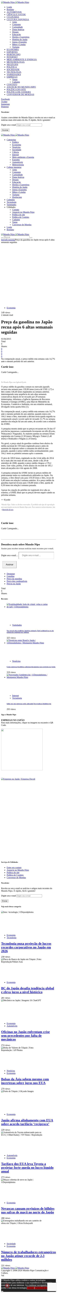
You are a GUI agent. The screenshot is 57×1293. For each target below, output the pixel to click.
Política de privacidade (45, 1288)
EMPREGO (12, 77)
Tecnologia (17, 698)
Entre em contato (14, 867)
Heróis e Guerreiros (20, 37)
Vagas (14, 79)
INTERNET (12, 57)
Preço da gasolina (14, 579)
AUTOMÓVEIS (14, 12)
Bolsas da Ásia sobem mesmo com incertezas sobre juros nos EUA (25, 1081)
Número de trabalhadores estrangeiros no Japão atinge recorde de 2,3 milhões (28, 1255)
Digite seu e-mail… (10, 555)
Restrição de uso (7, 510)
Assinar (5, 130)
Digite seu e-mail (8, 125)
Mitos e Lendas (19, 44)
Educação (16, 34)
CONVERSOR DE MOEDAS (20, 94)
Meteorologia (18, 164)
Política (15, 142)
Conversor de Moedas (21, 224)
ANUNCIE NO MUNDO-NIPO (21, 87)
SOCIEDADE (13, 69)
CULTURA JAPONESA (18, 19)
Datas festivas (18, 29)
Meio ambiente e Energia (23, 157)
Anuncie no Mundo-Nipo (23, 212)
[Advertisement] (28, 273)
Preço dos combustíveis (17, 581)
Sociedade (16, 150)
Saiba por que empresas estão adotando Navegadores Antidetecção (29, 704)
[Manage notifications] (7, 1286)
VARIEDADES (14, 74)
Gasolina (10, 576)
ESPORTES (12, 52)
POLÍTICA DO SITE (16, 89)
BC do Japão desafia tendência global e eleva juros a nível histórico (27, 990)
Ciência (15, 152)
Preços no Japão (14, 584)
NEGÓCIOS (12, 64)
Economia (16, 145)
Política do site (18, 214)
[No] (2, 1291)
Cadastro (16, 82)
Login (9, 7)
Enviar (4, 901)
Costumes (16, 24)
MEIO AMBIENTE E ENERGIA (22, 59)
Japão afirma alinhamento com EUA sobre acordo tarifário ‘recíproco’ (27, 1122)
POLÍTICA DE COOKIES (19, 92)
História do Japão (19, 39)
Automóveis (17, 162)
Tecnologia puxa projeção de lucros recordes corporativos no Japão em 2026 (26, 947)
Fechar (30, 1288)
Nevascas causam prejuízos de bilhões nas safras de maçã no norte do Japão (27, 1210)
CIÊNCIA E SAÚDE (16, 14)
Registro (10, 9)
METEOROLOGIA (16, 62)
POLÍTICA (12, 67)
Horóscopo (17, 197)
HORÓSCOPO (13, 54)
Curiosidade (17, 27)
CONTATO (12, 84)
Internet (15, 155)
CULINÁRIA (13, 17)
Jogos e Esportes (19, 42)
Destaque (11, 574)
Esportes (16, 160)
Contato (15, 209)
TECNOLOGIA (14, 72)
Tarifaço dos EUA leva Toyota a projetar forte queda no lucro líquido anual (27, 1167)
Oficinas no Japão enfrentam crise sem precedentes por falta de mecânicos (25, 1035)
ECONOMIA (13, 49)
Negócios (16, 147)
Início (3, 240)
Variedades (17, 625)
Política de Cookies (20, 217)
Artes (14, 22)
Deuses (15, 32)
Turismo (15, 47)
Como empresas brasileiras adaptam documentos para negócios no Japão (31, 667)
